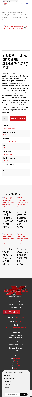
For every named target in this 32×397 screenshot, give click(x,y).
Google (16, 361)
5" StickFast (16, 15)
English (7, 1)
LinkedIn (17, 368)
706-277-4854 (19, 317)
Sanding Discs (6, 15)
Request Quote (18, 118)
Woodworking (12, 12)
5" (3, 174)
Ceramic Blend (8, 154)
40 (4, 148)
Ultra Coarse (7, 161)
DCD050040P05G (9, 128)
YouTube (17, 366)
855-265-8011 (21, 321)
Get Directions (11, 312)
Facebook (17, 358)
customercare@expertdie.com (16, 327)
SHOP (4, 12)
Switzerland (7, 135)
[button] (25, 28)
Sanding (20, 12)
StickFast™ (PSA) (9, 141)
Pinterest (17, 363)
